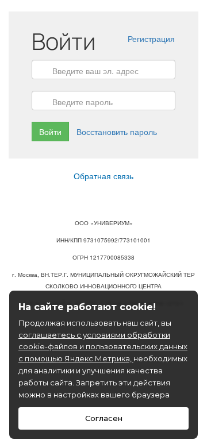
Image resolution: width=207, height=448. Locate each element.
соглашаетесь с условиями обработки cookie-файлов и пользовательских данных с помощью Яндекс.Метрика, (102, 347)
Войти (50, 131)
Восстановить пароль (116, 131)
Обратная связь (103, 175)
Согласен (103, 418)
